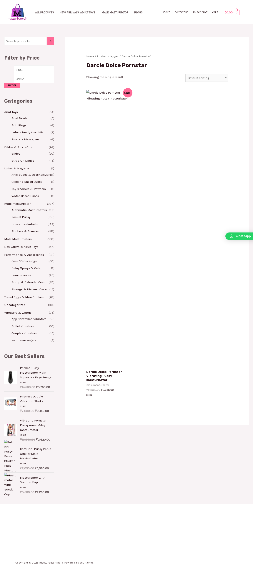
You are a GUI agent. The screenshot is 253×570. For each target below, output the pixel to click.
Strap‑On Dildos (22, 160)
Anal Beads (19, 118)
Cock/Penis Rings (24, 261)
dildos (15, 153)
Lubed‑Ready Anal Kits (27, 132)
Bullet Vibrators (22, 326)
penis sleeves (21, 275)
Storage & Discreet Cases (29, 289)
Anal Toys (11, 112)
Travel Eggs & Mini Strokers (24, 297)
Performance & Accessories (24, 255)
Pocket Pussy (20, 217)
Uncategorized (14, 305)
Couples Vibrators (24, 333)
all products (44, 12)
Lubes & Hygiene (16, 168)
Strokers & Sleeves (25, 231)
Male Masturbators (18, 239)
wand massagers (23, 340)
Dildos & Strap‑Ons (18, 147)
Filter (12, 85)
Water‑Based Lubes (25, 196)
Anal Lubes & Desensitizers (31, 174)
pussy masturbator (25, 224)
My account (200, 12)
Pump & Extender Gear (28, 282)
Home (90, 56)
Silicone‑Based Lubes (26, 181)
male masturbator (114, 12)
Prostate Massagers (25, 139)
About (166, 12)
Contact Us (181, 12)
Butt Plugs (18, 125)
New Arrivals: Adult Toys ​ (78, 12)
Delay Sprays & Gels (25, 268)
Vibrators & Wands (17, 312)
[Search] (50, 41)
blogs (138, 12)
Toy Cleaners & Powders (28, 189)
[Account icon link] (245, 12)
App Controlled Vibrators (28, 319)
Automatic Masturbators (29, 210)
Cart (215, 12)
